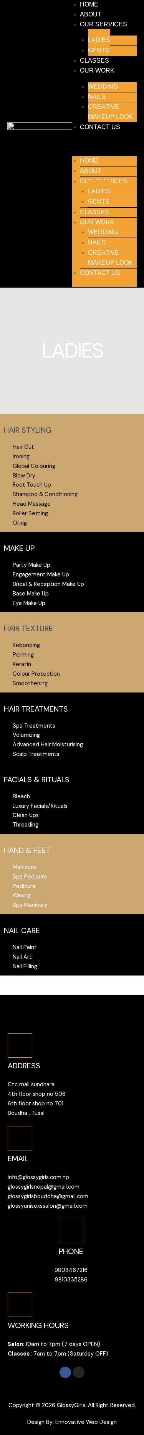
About (90, 14)
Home (89, 4)
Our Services (103, 24)
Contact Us (100, 127)
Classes (94, 60)
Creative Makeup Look (110, 112)
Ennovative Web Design (86, 1422)
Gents (98, 50)
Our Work (97, 70)
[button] (104, 145)
